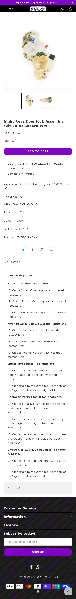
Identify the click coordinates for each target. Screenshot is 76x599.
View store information (21, 173)
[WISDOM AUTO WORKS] (38, 8)
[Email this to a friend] (51, 250)
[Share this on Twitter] (23, 250)
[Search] (63, 8)
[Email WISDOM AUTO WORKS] (44, 567)
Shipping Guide (16, 488)
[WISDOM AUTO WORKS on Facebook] (31, 567)
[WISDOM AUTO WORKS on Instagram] (37, 567)
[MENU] (2, 8)
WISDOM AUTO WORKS (42, 577)
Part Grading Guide (20, 275)
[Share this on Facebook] (33, 250)
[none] (29, 101)
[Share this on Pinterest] (42, 250)
